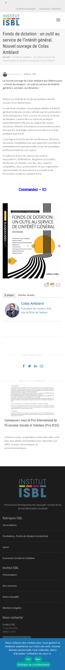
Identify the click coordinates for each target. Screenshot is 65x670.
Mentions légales (12, 607)
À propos (9, 295)
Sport (6, 547)
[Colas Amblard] (12, 310)
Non (38, 659)
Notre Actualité (11, 596)
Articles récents (26, 295)
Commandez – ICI (32, 189)
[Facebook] (6, 3)
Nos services (10, 585)
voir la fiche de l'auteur (34, 312)
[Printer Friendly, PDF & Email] (52, 284)
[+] (32, 400)
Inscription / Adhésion (50, 9)
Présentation (10, 574)
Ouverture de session (26, 9)
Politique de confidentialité (33, 664)
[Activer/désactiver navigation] (58, 20)
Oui (28, 659)
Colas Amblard (32, 303)
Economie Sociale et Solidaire (19, 558)
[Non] (60, 654)
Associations (10, 525)
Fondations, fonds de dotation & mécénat (25, 536)
